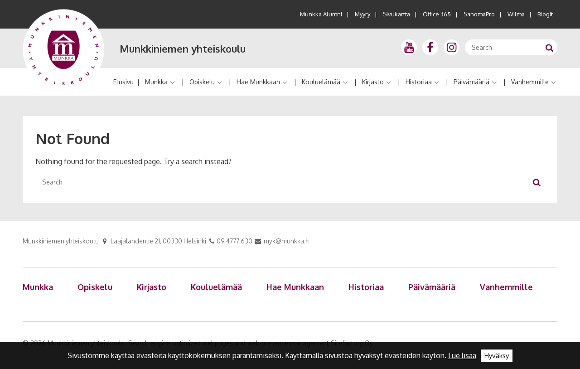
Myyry (362, 14)
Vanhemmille (530, 82)
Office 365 (437, 14)
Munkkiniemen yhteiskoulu (183, 48)
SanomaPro (479, 14)
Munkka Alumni (321, 14)
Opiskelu (202, 82)
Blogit (545, 14)
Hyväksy (496, 355)
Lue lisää (462, 355)
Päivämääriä (471, 82)
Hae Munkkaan (258, 82)
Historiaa (419, 82)
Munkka (156, 82)
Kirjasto (373, 82)
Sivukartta (396, 14)
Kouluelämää (321, 82)
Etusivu (123, 82)
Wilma (516, 14)
